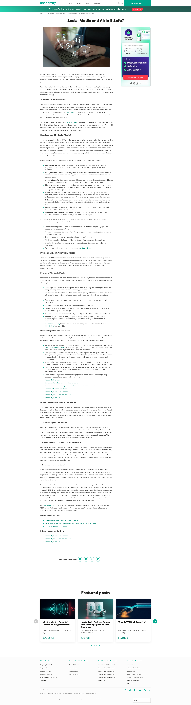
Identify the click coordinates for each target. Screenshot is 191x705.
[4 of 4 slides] (99, 645)
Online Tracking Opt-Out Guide (54, 693)
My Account (138, 3)
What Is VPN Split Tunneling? (132, 622)
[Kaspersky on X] (130, 690)
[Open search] (122, 3)
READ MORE (48, 638)
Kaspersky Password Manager (56, 392)
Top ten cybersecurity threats (56, 389)
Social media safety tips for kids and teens (61, 383)
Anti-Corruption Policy (67, 693)
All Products (101, 680)
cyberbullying (85, 248)
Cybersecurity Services (133, 668)
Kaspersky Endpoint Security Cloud (59, 395)
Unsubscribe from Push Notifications (96, 699)
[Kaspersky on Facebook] (125, 690)
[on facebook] (80, 559)
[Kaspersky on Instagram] (144, 690)
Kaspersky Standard (46, 665)
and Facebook (72, 112)
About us (97, 3)
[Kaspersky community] (149, 690)
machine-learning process (55, 347)
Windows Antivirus (74, 674)
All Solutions (43, 680)
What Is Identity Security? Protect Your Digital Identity (56, 623)
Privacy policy (43, 693)
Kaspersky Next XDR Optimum (106, 674)
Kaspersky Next (131, 665)
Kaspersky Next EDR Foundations (107, 668)
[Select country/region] (118, 3)
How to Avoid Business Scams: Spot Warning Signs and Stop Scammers (95, 624)
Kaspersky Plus (44, 668)
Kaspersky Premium (52, 380)
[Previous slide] (36, 621)
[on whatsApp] (98, 559)
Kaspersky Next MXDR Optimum (106, 677)
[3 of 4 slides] (97, 645)
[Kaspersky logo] (48, 3)
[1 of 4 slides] (92, 645)
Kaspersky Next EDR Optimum (106, 671)
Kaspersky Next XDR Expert (134, 674)
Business (78, 3)
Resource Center (65, 699)
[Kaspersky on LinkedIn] (135, 690)
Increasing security (52, 324)
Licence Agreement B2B (91, 693)
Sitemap (80, 699)
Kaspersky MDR (131, 671)
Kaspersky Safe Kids (46, 674)
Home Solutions (46, 661)
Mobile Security (73, 671)
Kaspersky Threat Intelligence (135, 677)
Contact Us (42, 699)
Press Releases (73, 699)
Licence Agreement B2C (79, 693)
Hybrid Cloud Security (133, 680)
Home (70, 3)
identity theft (50, 326)
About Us (49, 699)
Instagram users (71, 122)
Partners (87, 3)
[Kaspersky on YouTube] (140, 690)
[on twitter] (86, 559)
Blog (59, 699)
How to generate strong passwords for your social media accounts (71, 386)
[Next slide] (155, 621)
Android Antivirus (74, 665)
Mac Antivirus (73, 668)
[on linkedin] (92, 559)
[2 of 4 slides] (94, 645)
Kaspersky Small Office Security (106, 665)
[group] (58, 620)
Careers (85, 699)
